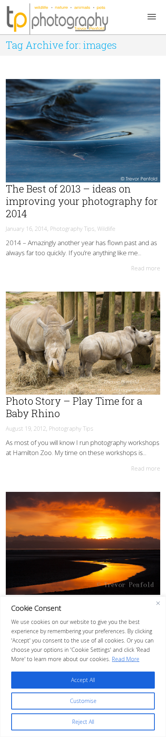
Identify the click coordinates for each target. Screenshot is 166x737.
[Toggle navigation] (151, 16)
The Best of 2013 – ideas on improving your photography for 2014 (82, 201)
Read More (125, 659)
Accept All (83, 680)
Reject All (83, 721)
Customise (83, 700)
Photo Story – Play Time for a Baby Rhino (74, 407)
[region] (83, 666)
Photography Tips (72, 228)
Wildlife (106, 228)
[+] (83, 130)
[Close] (158, 603)
